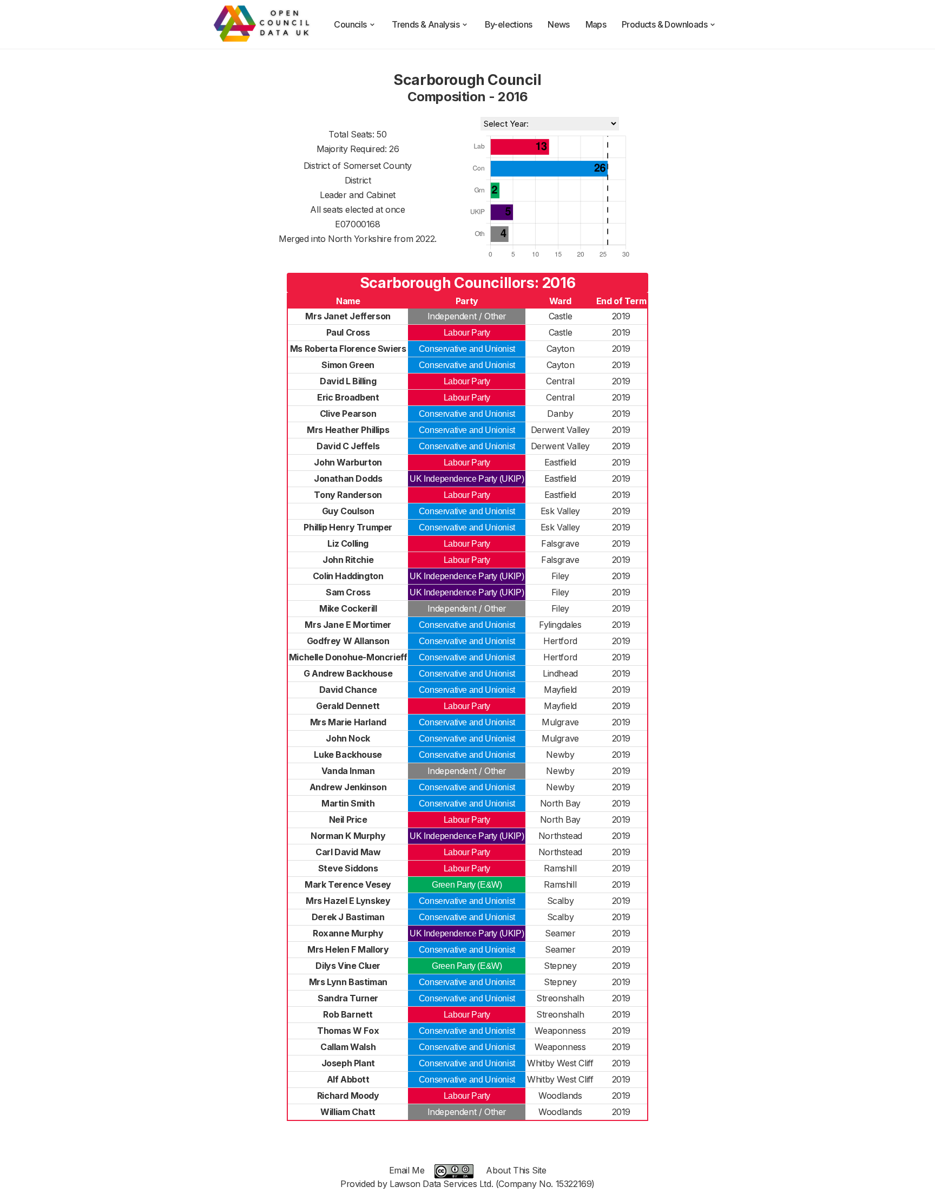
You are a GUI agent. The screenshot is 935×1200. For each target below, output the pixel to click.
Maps (596, 24)
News (559, 24)
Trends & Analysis (425, 24)
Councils (350, 24)
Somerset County (377, 165)
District (358, 180)
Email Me (407, 1170)
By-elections (508, 24)
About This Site (516, 1170)
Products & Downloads (664, 24)
